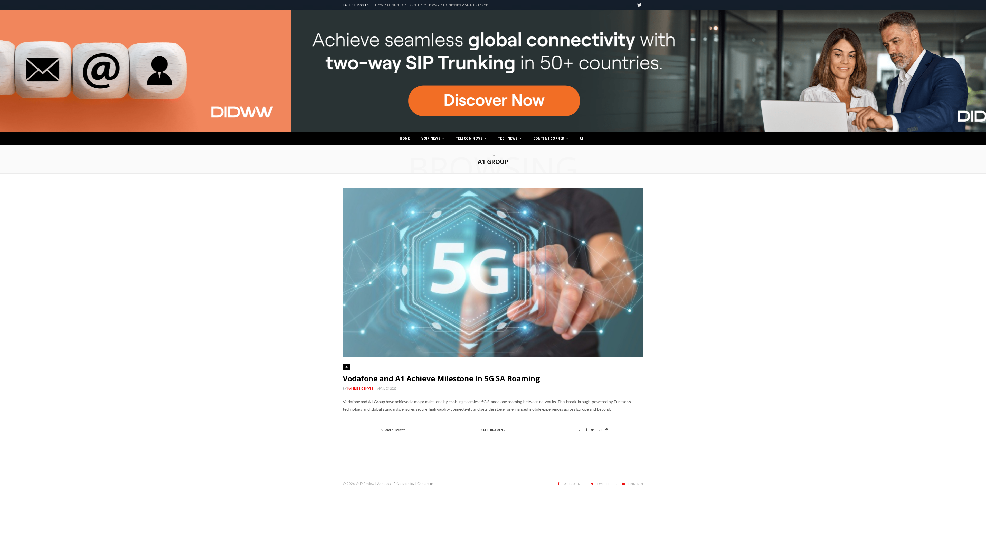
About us (384, 484)
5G (346, 367)
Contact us (425, 484)
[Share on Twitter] (592, 430)
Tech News (507, 138)
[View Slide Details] (616, 71)
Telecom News (469, 138)
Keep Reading (493, 430)
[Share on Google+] (600, 430)
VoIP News (430, 138)
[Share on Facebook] (586, 430)
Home (405, 138)
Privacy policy (404, 484)
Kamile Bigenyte (360, 388)
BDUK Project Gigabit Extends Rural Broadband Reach (427, 5)
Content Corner (548, 138)
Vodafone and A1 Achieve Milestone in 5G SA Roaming (441, 378)
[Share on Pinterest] (606, 430)
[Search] (580, 138)
